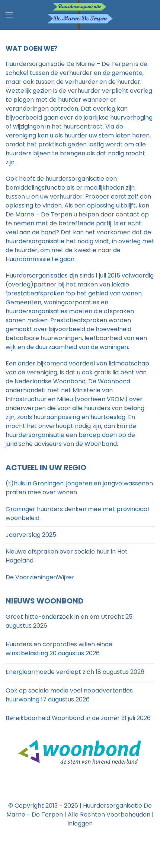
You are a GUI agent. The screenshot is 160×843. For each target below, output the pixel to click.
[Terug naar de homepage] (80, 15)
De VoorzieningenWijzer (40, 577)
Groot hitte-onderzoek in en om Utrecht (65, 616)
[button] (9, 15)
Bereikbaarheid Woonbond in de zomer (63, 718)
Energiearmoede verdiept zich (50, 672)
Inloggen (80, 823)
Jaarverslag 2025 (31, 534)
